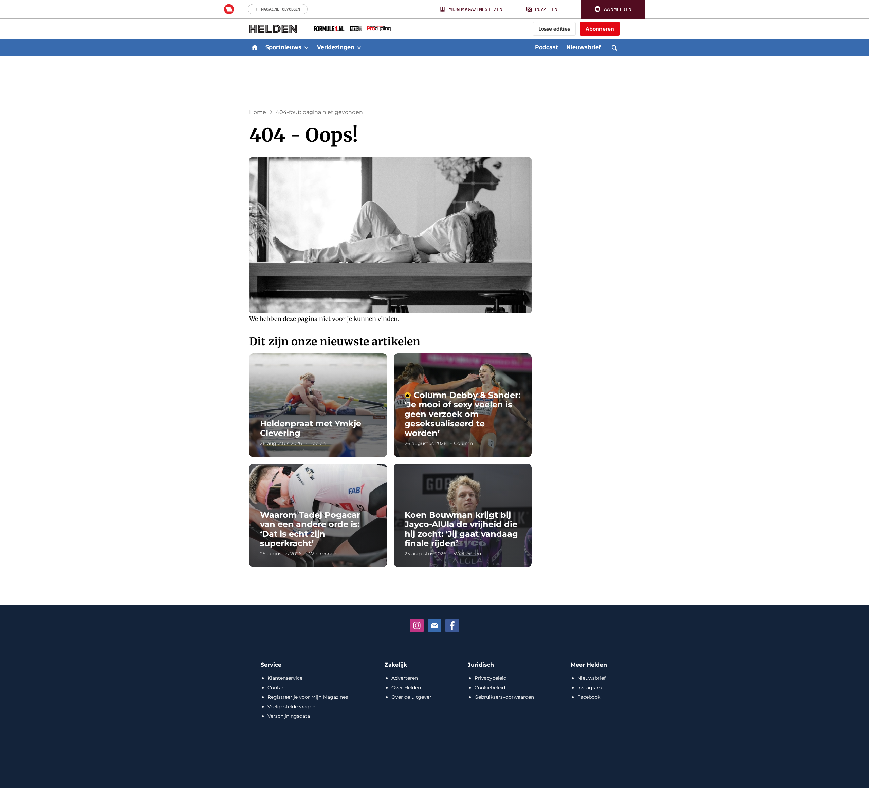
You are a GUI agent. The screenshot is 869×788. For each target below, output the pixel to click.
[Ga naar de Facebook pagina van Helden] (452, 625)
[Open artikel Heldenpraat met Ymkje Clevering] (318, 405)
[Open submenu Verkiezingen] (359, 47)
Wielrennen (322, 554)
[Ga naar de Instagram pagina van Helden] (417, 625)
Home (257, 112)
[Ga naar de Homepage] (273, 29)
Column (463, 443)
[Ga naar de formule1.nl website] (329, 28)
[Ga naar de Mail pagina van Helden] (434, 625)
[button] (613, 9)
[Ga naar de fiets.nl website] (356, 28)
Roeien (317, 443)
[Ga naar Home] (255, 47)
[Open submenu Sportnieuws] (306, 47)
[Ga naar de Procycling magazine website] (379, 28)
